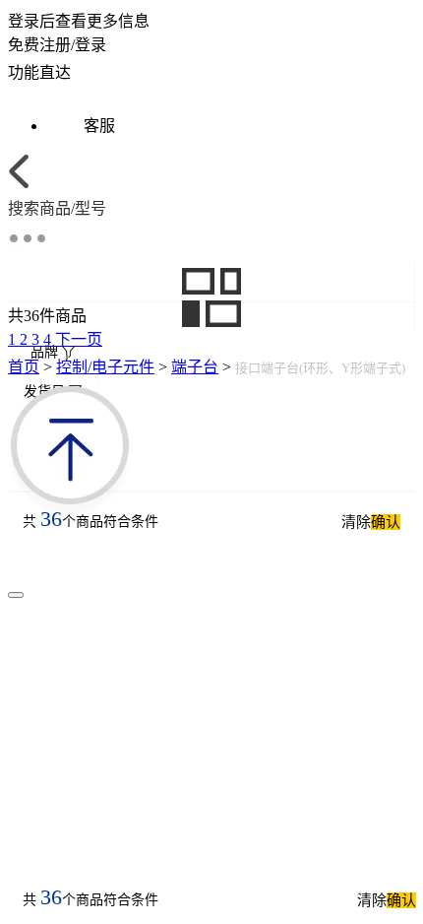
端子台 (194, 367)
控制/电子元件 (105, 367)
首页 (23, 367)
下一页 (78, 339)
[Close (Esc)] (16, 595)
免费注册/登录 (57, 44)
